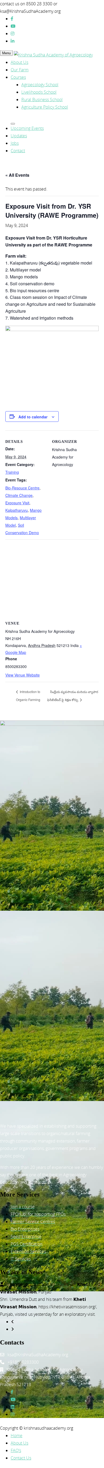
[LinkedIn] (12, 41)
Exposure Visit (17, 502)
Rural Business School (42, 99)
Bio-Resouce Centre (22, 487)
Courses (18, 77)
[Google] (12, 1414)
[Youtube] (13, 26)
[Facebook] (12, 19)
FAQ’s (16, 1450)
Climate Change (19, 495)
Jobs (15, 143)
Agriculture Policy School (44, 107)
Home (16, 1435)
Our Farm (20, 70)
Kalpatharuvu (16, 510)
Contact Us (21, 1458)
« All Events (17, 175)
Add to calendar (32, 416)
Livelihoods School (39, 92)
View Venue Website (22, 675)
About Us (19, 62)
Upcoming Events (27, 128)
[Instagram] (12, 33)
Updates (19, 136)
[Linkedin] (12, 1407)
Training (12, 472)
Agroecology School (39, 85)
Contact (18, 151)
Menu (6, 53)
